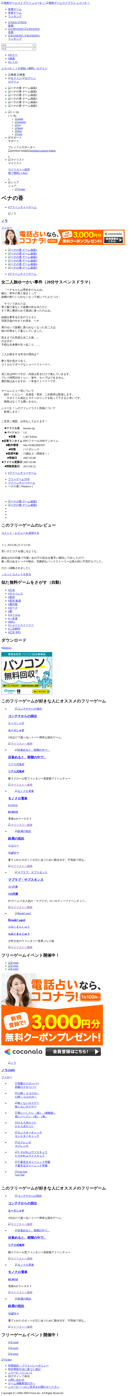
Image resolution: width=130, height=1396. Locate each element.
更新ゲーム (15, 12)
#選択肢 (13, 604)
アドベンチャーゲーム (21, 482)
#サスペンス (15, 593)
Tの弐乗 (13, 886)
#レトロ (13, 62)
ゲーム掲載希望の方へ (21, 1383)
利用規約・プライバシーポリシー (28, 1365)
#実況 (11, 597)
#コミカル (14, 614)
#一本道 (13, 618)
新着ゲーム (15, 9)
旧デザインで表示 (19, 1376)
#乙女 (11, 590)
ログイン (42, 68)
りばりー (13, 845)
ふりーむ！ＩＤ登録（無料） (19, 68)
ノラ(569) (8, 1070)
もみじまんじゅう (19, 926)
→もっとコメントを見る (16, 574)
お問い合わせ (16, 1379)
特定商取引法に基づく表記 (24, 1369)
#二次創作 (14, 628)
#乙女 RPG (14, 632)
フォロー (6, 227)
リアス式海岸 (16, 764)
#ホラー (13, 55)
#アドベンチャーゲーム (22, 207)
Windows (6, 647)
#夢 (10, 611)
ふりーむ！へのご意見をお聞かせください (34, 1386)
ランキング (15, 16)
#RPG (11, 621)
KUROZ (13, 805)
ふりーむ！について (20, 1372)
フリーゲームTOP (19, 479)
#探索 (11, 58)
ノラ (4, 221)
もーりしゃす (16, 723)
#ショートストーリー (21, 625)
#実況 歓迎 (14, 600)
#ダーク (13, 607)
